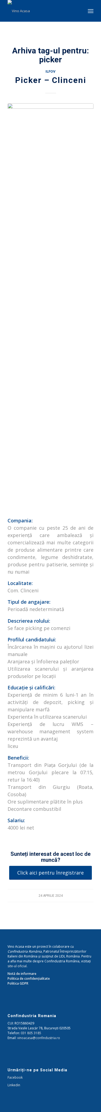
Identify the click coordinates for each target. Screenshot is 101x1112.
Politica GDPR (18, 983)
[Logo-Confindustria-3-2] (42, 11)
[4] (50, 306)
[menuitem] (90, 10)
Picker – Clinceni (50, 80)
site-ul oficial (17, 966)
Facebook (15, 1077)
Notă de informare (22, 973)
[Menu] (90, 10)
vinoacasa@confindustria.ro (38, 1038)
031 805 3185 (31, 1033)
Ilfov (50, 71)
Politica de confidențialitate (29, 978)
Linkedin (14, 1085)
